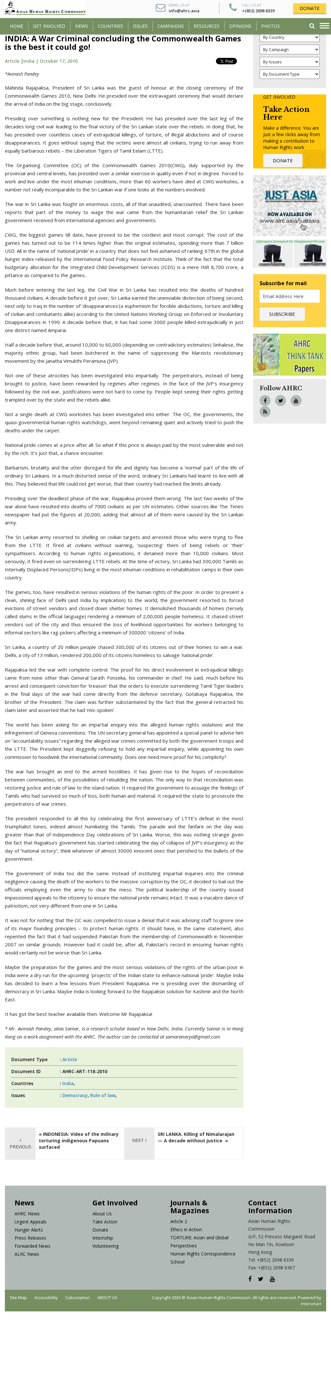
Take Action (104, 1222)
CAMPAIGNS (170, 26)
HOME (16, 26)
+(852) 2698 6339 (258, 11)
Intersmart (311, 1304)
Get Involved (49, 26)
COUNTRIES (110, 26)
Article (12, 61)
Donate (100, 1230)
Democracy (75, 1095)
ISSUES (140, 26)
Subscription (77, 1297)
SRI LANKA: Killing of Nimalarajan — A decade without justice (196, 1137)
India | (31, 61)
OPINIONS (240, 26)
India (68, 1083)
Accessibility (46, 1297)
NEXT (138, 1140)
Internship (102, 1238)
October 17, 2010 (59, 61)
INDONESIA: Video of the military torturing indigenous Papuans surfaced (79, 1140)
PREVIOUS (20, 1147)
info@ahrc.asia (184, 11)
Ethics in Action (186, 1229)
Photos (270, 26)
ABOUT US (107, 1297)
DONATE (310, 8)
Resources (206, 26)
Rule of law (102, 1095)
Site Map (18, 1297)
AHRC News (27, 1214)
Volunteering (105, 1246)
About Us (102, 1214)
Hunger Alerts (29, 1230)
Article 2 (178, 1221)
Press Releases (30, 1238)
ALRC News (27, 1254)
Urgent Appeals (31, 1222)
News (81, 26)
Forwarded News (32, 1246)
